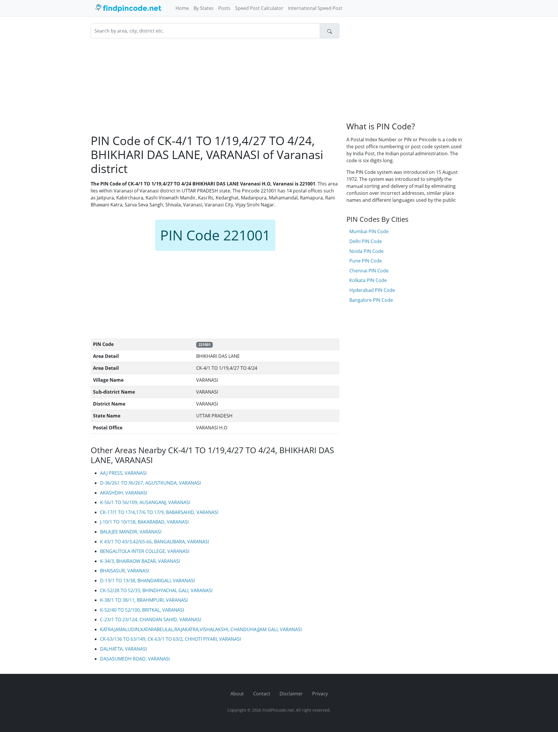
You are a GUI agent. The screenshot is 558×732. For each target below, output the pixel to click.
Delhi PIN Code (365, 241)
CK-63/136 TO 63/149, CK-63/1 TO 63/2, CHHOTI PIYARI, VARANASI (170, 639)
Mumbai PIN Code (369, 231)
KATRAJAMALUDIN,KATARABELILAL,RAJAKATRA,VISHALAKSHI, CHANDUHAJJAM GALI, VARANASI (201, 629)
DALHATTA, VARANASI (123, 649)
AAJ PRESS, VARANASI (123, 473)
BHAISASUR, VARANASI (124, 570)
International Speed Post (315, 8)
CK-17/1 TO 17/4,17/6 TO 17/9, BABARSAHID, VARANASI (159, 512)
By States (204, 8)
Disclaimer (291, 693)
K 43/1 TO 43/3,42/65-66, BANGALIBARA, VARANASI (154, 541)
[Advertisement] (215, 86)
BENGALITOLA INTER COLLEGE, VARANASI (144, 551)
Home (182, 8)
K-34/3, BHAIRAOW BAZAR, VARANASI (140, 561)
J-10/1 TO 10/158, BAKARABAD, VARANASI (144, 522)
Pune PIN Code (365, 261)
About (237, 693)
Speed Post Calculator (259, 8)
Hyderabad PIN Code (372, 290)
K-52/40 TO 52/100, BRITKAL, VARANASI (142, 610)
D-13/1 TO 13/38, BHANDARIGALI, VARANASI (147, 580)
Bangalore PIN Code (371, 300)
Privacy (320, 693)
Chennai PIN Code (369, 270)
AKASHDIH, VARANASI (123, 493)
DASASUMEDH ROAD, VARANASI (135, 659)
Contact (261, 693)
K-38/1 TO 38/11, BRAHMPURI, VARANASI (144, 600)
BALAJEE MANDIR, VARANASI (130, 532)
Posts (224, 8)
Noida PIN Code (366, 251)
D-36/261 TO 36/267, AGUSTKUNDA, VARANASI (150, 483)
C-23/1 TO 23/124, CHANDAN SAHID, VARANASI (150, 619)
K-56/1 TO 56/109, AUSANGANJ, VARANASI (145, 502)
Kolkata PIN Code (368, 280)
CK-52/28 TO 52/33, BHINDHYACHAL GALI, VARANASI (156, 590)
